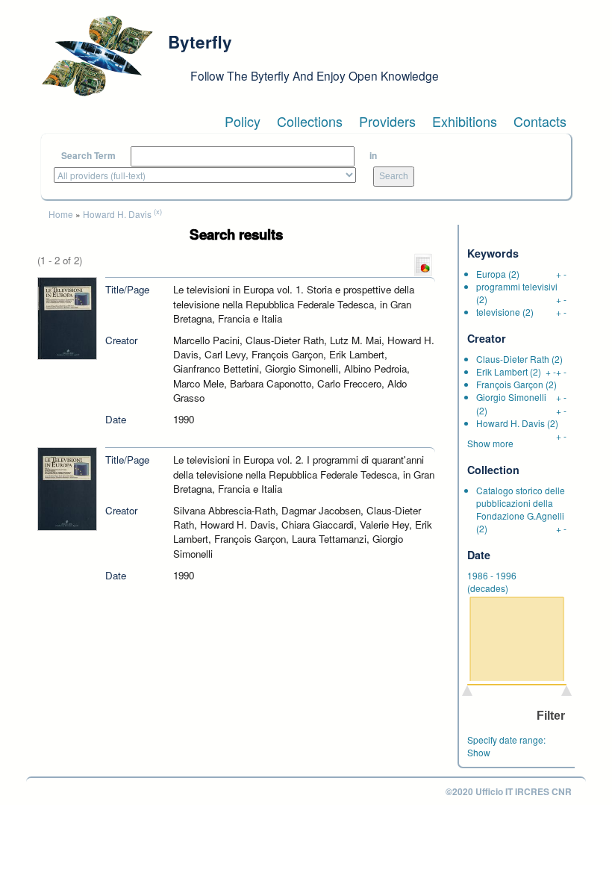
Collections (310, 121)
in (373, 155)
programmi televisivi (517, 286)
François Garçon (509, 384)
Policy (242, 121)
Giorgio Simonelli (511, 396)
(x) (158, 211)
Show (478, 752)
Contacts (539, 121)
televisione (498, 311)
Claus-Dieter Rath (512, 358)
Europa (491, 273)
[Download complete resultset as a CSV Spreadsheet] (423, 264)
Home (61, 214)
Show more (490, 443)
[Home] (97, 56)
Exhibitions (464, 121)
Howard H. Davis (117, 214)
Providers (387, 121)
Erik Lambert (502, 371)
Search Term (88, 155)
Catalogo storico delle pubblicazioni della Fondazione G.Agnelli (520, 503)
